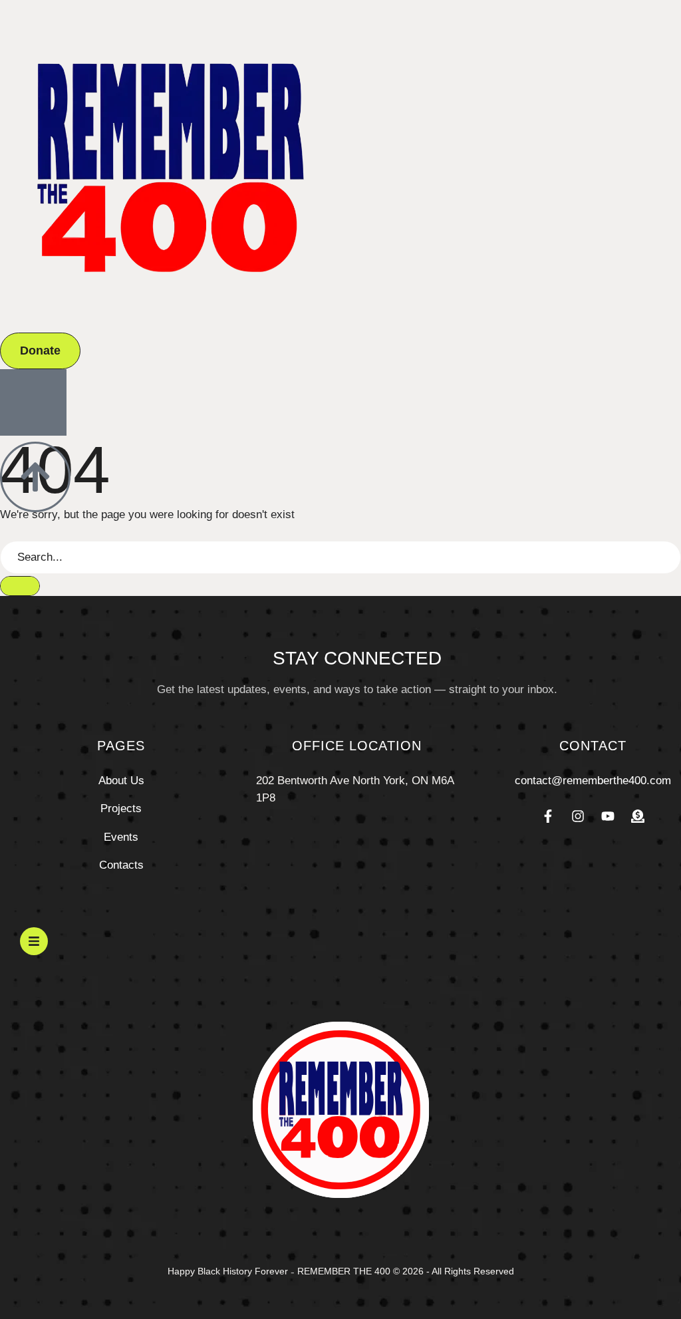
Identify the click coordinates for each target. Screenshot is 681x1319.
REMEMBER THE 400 (343, 1271)
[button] (40, 351)
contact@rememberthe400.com (593, 780)
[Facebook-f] (548, 816)
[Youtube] (607, 816)
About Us (121, 780)
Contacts (121, 865)
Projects (121, 808)
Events (121, 837)
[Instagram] (578, 816)
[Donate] (637, 816)
